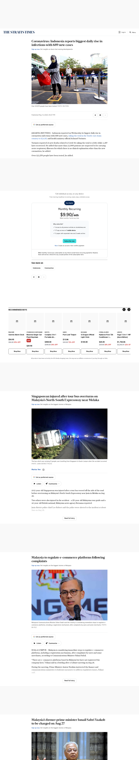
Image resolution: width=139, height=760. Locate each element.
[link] (18, 32)
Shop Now (17, 351)
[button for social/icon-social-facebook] (100, 115)
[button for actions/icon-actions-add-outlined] (43, 469)
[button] (121, 32)
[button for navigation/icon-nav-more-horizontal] (105, 115)
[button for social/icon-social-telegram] (95, 115)
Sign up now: (36, 49)
